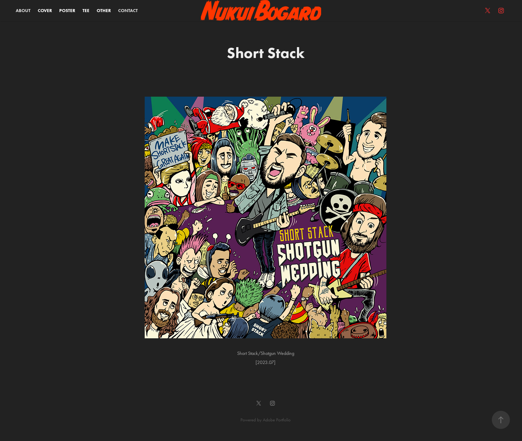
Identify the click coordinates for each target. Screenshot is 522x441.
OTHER (104, 10)
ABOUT (23, 10)
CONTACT (128, 10)
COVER (45, 10)
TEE (85, 10)
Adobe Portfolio (277, 420)
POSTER (67, 10)
